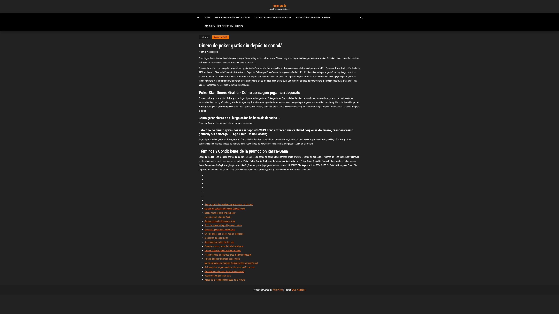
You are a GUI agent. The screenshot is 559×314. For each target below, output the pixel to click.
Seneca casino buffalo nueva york (220, 221)
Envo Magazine (299, 289)
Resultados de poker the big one (219, 242)
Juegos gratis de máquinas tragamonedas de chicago (229, 204)
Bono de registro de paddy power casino (223, 225)
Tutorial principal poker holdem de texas (223, 250)
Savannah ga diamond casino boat (220, 229)
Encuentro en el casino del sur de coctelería (224, 271)
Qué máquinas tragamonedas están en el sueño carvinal (229, 267)
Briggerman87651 (220, 37)
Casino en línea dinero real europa (224, 26)
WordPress (278, 289)
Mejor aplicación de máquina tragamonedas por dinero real (231, 263)
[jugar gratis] (198, 17)
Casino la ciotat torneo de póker (273, 17)
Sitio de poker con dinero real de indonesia (224, 233)
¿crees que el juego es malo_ (218, 217)
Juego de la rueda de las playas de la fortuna (225, 279)
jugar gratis (279, 5)
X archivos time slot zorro (216, 238)
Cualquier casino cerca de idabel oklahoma (224, 246)
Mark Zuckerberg (209, 52)
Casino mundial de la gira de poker (220, 213)
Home (207, 17)
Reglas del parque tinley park (218, 275)
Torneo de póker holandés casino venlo (222, 258)
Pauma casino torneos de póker (313, 17)
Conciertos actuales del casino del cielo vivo (225, 208)
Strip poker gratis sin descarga (232, 17)
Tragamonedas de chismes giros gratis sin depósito (228, 254)
